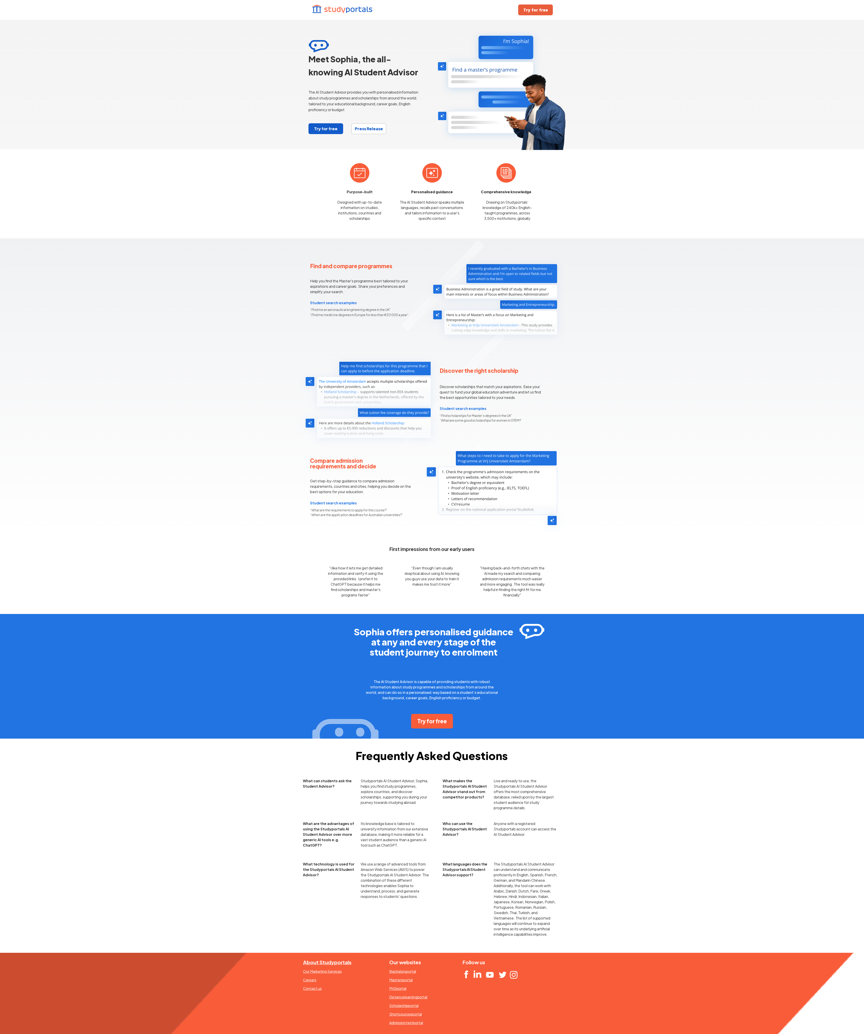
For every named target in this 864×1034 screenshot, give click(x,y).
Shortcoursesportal (405, 1014)
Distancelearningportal (408, 997)
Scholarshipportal (403, 1005)
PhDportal (397, 988)
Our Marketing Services (322, 971)
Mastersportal (401, 980)
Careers (309, 980)
